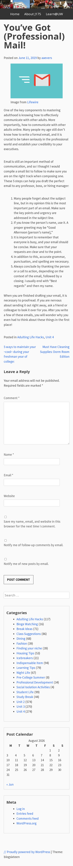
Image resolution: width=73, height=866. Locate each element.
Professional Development (34, 682)
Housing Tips (25, 653)
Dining (20, 638)
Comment (12, 398)
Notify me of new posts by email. (26, 564)
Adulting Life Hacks (30, 337)
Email (8, 475)
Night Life (23, 673)
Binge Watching (27, 624)
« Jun (10, 784)
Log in (20, 809)
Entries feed (24, 813)
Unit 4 (49, 337)
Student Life (25, 692)
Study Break (24, 697)
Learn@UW (54, 14)
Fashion (21, 643)
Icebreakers (24, 658)
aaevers (46, 58)
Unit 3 (20, 706)
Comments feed (27, 818)
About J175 (32, 14)
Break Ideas (24, 629)
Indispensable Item (29, 663)
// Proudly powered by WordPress (27, 852)
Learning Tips (25, 668)
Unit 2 (20, 702)
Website (9, 496)
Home (15, 14)
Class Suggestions (28, 634)
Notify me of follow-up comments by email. (33, 545)
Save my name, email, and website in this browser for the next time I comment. (32, 523)
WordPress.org (26, 823)
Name (9, 454)
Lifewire (32, 102)
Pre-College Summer (30, 677)
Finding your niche (29, 648)
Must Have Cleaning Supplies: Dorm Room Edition (54, 352)
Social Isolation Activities (33, 687)
